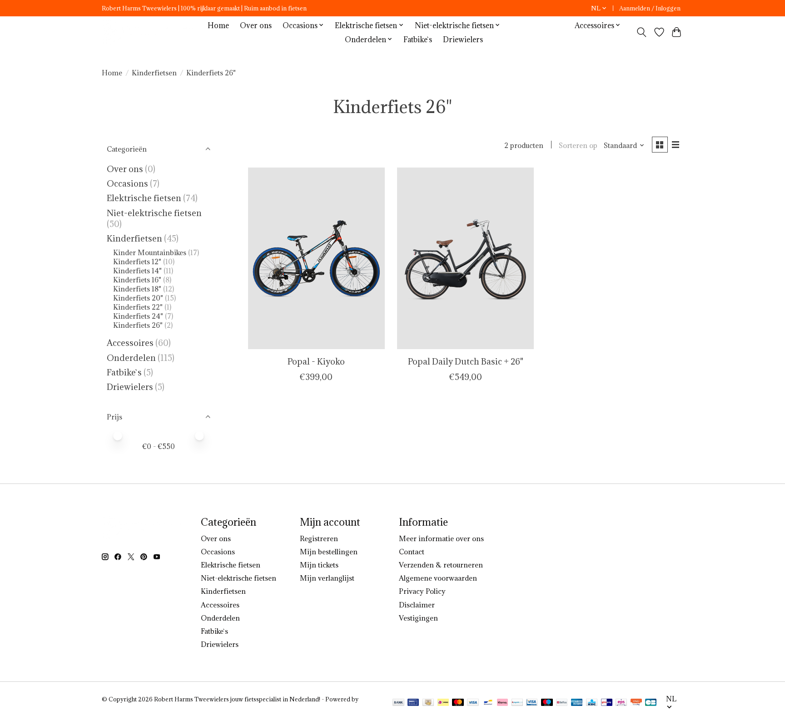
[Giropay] (606, 703)
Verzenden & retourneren (441, 564)
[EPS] (621, 703)
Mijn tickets (319, 564)
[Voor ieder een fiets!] (150, 32)
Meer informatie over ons (441, 538)
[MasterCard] (458, 703)
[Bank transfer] (398, 703)
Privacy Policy (422, 591)
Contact (411, 551)
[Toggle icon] (641, 32)
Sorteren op (578, 145)
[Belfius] (561, 703)
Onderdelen (131, 357)
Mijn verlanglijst (327, 577)
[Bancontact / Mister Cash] (488, 703)
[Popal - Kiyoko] (316, 258)
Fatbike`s (417, 39)
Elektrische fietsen (144, 197)
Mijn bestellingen (329, 551)
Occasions (128, 183)
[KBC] (591, 703)
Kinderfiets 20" (138, 297)
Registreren (319, 538)
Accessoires (130, 342)
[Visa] (473, 703)
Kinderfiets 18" (137, 288)
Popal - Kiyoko (316, 361)
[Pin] (413, 703)
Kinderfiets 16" (137, 279)
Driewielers (463, 39)
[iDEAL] (443, 703)
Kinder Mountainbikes (150, 252)
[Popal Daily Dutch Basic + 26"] (465, 258)
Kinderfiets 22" (138, 306)
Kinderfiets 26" (138, 325)
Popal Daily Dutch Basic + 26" (465, 361)
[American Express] (577, 703)
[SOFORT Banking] (502, 703)
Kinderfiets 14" (137, 270)
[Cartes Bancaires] (650, 703)
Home (218, 25)
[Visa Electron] (531, 703)
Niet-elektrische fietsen (154, 212)
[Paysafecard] (517, 703)
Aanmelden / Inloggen (650, 8)
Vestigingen (418, 617)
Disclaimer (417, 604)
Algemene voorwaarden (438, 577)
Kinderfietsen (154, 72)
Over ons (256, 25)
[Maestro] (547, 703)
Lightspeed (117, 707)
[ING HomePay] (636, 703)
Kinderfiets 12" (137, 261)
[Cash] (428, 703)
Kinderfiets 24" (138, 316)
